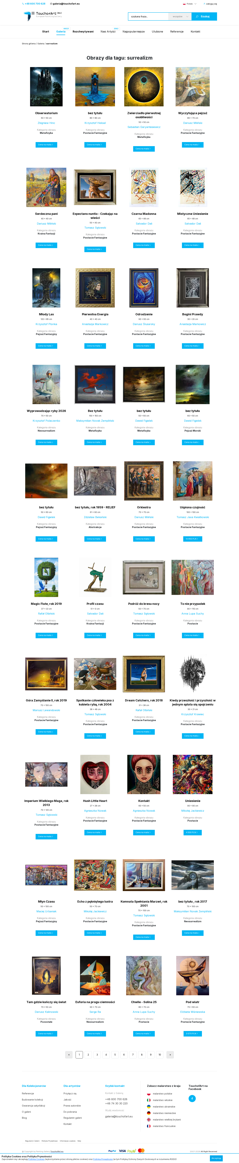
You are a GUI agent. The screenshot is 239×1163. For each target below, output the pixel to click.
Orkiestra (144, 507)
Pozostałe (46, 1021)
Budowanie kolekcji (32, 1099)
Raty (79, 1141)
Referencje (177, 31)
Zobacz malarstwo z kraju (163, 1086)
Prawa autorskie (72, 1105)
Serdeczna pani (46, 213)
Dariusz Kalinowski (46, 1011)
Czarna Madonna (144, 213)
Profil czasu (95, 603)
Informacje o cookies (67, 1141)
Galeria (41, 43)
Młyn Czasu (46, 901)
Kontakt (195, 31)
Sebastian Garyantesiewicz (143, 127)
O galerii (26, 1111)
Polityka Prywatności (50, 1141)
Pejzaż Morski (193, 430)
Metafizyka (46, 133)
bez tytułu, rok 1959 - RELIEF (95, 507)
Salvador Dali (144, 223)
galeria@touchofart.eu (66, 3)
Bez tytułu (95, 411)
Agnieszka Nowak (95, 810)
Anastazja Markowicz (95, 324)
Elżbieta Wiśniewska (192, 1011)
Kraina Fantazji (46, 233)
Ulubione (157, 31)
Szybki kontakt (115, 1086)
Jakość (67, 1099)
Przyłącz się (70, 1093)
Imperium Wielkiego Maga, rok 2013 (46, 803)
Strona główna (29, 43)
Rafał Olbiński (46, 613)
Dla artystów (72, 1086)
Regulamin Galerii (32, 1141)
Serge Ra (95, 1011)
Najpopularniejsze (134, 31)
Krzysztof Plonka (46, 324)
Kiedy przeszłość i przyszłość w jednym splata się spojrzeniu (193, 702)
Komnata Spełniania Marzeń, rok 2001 (144, 903)
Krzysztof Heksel (95, 123)
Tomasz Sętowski (95, 227)
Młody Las (46, 314)
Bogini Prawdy (192, 314)
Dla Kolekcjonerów (34, 1086)
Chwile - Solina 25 (144, 1002)
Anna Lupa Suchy (192, 613)
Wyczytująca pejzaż (192, 113)
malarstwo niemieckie (164, 1113)
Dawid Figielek (144, 420)
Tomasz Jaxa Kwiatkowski (193, 517)
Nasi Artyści (108, 31)
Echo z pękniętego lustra (95, 901)
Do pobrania (70, 1111)
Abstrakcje (95, 527)
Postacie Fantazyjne (95, 133)
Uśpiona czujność (192, 507)
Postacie (192, 623)
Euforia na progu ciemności (95, 1002)
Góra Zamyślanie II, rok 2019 (46, 700)
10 (160, 1054)
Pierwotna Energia (95, 314)
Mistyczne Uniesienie (192, 213)
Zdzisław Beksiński (95, 517)
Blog (24, 1117)
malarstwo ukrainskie (164, 1106)
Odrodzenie (144, 314)
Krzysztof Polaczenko (46, 420)
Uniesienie (192, 801)
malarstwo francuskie (164, 1126)
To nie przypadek (192, 603)
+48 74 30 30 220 (116, 1103)
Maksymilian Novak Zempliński (95, 420)
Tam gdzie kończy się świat (46, 1002)
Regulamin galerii (73, 1117)
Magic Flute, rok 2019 (46, 603)
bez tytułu (95, 113)
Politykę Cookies (36, 1159)
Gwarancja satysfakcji (33, 1105)
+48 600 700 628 (34, 3)
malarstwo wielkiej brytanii (167, 1119)
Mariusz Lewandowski (46, 710)
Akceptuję (216, 1158)
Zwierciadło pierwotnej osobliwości (144, 115)
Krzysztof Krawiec (192, 714)
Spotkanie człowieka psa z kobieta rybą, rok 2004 (95, 702)
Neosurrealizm (46, 430)
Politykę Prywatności (103, 1159)
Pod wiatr (192, 1002)
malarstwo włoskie (163, 1100)
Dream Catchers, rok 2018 (144, 700)
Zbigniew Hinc (46, 123)
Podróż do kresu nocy (143, 603)
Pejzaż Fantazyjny (46, 334)
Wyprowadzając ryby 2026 (46, 411)
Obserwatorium (46, 113)
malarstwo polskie (162, 1093)
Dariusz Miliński (192, 123)
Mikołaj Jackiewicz (192, 810)
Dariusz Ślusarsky (144, 324)
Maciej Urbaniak (46, 911)
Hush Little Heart (95, 801)
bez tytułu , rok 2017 (192, 901)
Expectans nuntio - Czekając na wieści (95, 216)
